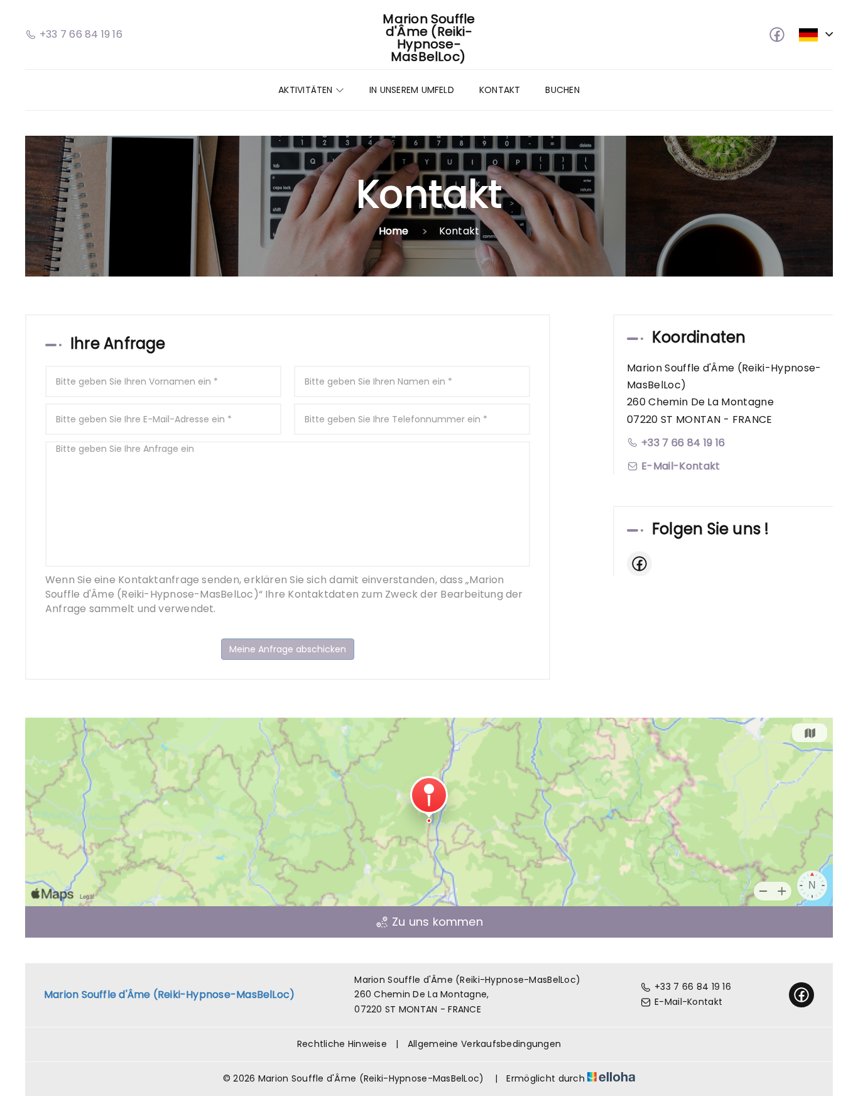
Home (394, 231)
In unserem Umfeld (411, 90)
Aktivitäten (306, 90)
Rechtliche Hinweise (342, 1044)
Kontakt (500, 90)
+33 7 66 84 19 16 (692, 986)
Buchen (562, 90)
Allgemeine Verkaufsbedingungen (484, 1044)
